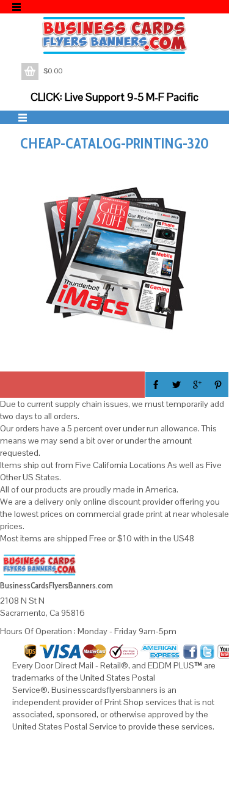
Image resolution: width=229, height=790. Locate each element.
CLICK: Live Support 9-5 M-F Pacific (114, 97)
